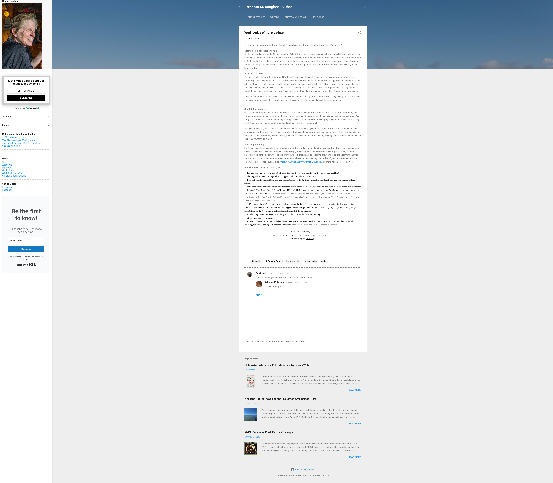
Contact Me (8, 170)
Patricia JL (261, 273)
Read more (355, 390)
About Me (7, 164)
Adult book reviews (12, 173)
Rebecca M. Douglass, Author (269, 7)
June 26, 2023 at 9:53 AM (298, 282)
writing (324, 261)
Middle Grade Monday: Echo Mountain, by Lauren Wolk (276, 365)
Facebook (7, 190)
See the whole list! (11, 145)
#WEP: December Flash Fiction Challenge (268, 432)
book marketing (293, 261)
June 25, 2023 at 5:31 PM (278, 273)
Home (5, 162)
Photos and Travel (296, 17)
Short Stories (256, 17)
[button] (359, 33)
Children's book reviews (14, 175)
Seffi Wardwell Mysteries (15, 137)
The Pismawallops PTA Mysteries (19, 140)
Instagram (7, 187)
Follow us (310, 239)
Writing (275, 17)
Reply (259, 295)
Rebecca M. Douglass (276, 282)
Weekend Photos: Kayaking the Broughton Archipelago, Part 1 (281, 398)
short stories (311, 261)
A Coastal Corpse (274, 261)
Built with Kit (26, 264)
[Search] (365, 7)
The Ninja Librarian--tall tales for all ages (22, 143)
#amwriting (256, 261)
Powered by (19, 108)
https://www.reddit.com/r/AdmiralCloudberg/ (301, 162)
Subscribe (26, 98)
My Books (318, 17)
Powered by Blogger (304, 469)
